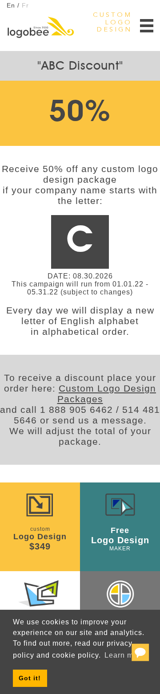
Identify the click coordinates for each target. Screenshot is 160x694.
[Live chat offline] (140, 655)
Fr (25, 5)
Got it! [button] (30, 678)
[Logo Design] (40, 28)
